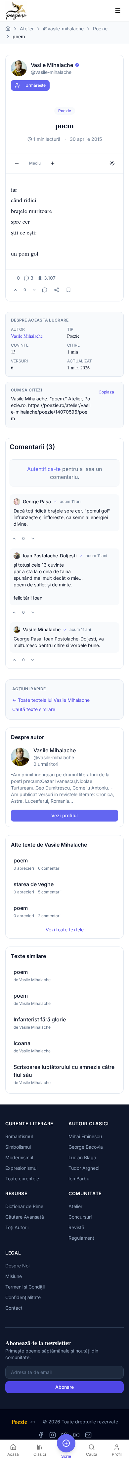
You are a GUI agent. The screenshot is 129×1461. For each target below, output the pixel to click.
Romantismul (19, 1136)
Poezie (100, 28)
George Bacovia (85, 1147)
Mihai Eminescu (85, 1136)
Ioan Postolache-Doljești (50, 555)
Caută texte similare (33, 709)
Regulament (81, 1238)
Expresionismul (21, 1168)
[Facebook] (40, 1435)
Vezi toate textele (65, 929)
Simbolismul (18, 1147)
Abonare (64, 1387)
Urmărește (35, 85)
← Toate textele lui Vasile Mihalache (51, 700)
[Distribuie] (57, 290)
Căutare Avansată (24, 1217)
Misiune (13, 1276)
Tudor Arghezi (83, 1168)
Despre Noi (17, 1265)
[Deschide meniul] (118, 10)
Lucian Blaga (82, 1157)
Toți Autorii (16, 1227)
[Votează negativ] (34, 290)
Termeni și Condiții (25, 1287)
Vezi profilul (64, 815)
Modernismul (19, 1157)
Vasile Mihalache (27, 336)
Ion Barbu (78, 1178)
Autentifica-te (44, 469)
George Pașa (37, 501)
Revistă (76, 1227)
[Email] (88, 1435)
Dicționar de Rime (24, 1206)
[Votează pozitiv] (15, 290)
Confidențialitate (23, 1297)
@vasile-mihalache (63, 28)
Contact (13, 1308)
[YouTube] (76, 1435)
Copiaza (106, 391)
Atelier (27, 28)
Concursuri (80, 1217)
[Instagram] (52, 1435)
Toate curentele (22, 1178)
